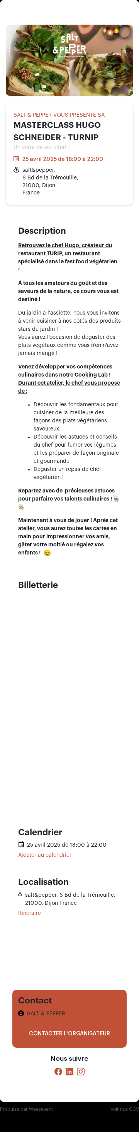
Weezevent (41, 1109)
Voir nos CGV (124, 1109)
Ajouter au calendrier (44, 855)
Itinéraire (29, 913)
